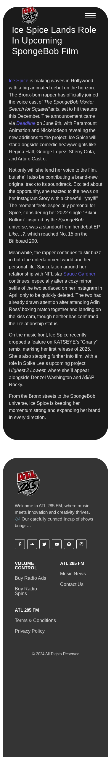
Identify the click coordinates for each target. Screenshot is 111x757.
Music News (73, 573)
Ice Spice (18, 80)
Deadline (26, 123)
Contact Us (71, 584)
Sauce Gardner (79, 273)
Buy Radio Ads (30, 578)
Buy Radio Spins (26, 591)
